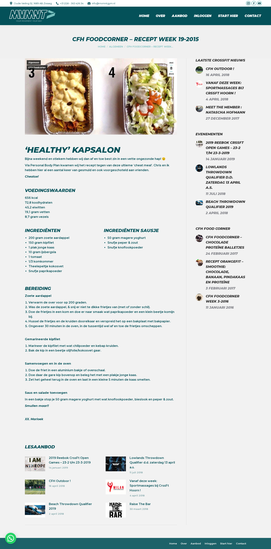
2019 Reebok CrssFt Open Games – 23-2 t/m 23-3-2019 (70, 460)
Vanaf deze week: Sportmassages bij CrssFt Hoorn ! (149, 485)
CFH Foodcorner (37, 67)
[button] (10, 538)
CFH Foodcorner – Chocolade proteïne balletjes (225, 242)
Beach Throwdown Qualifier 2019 (70, 506)
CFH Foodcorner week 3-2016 (222, 298)
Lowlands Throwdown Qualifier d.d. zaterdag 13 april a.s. (152, 462)
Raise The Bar (140, 504)
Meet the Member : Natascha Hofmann (225, 109)
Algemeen (33, 62)
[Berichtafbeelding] (35, 464)
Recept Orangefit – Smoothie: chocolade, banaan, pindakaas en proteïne (225, 272)
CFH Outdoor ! (60, 481)
